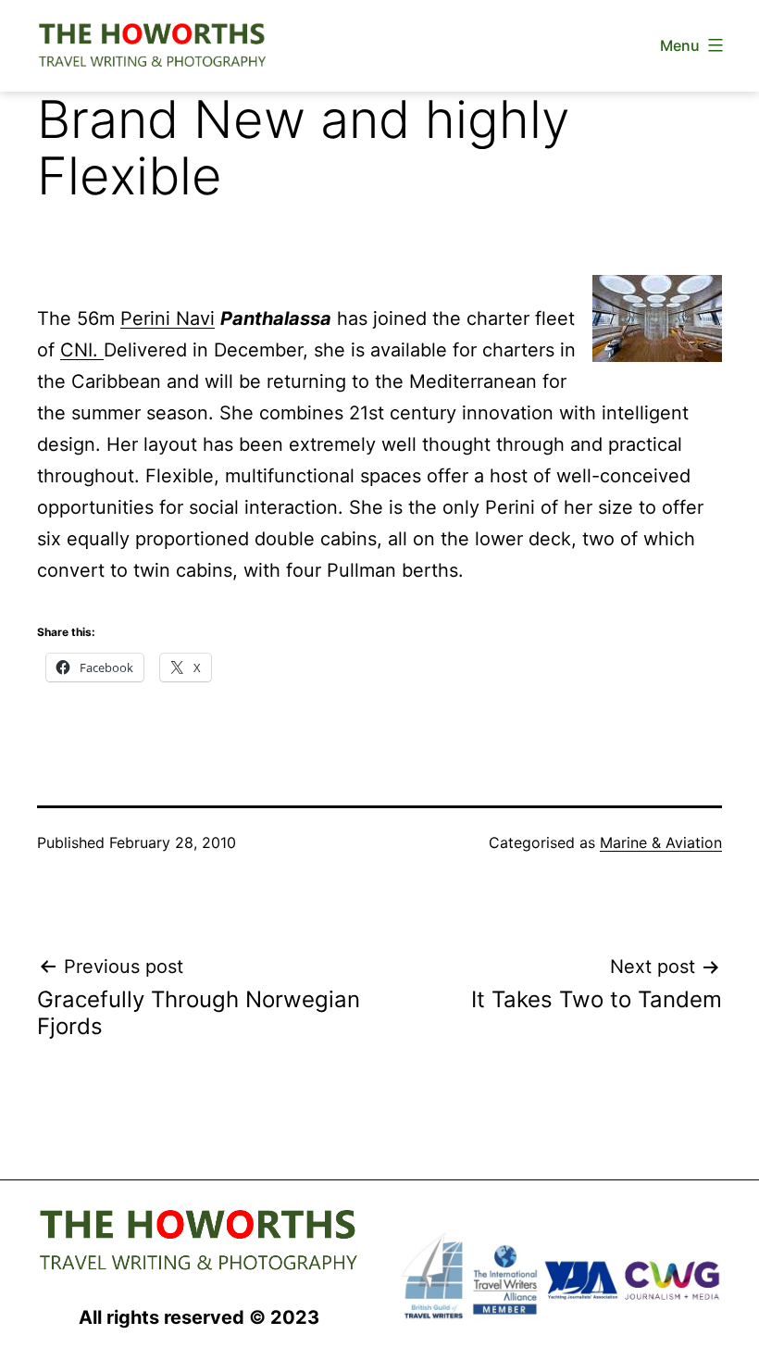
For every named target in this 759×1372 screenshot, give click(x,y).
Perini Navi (167, 318)
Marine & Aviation (661, 842)
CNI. (82, 350)
